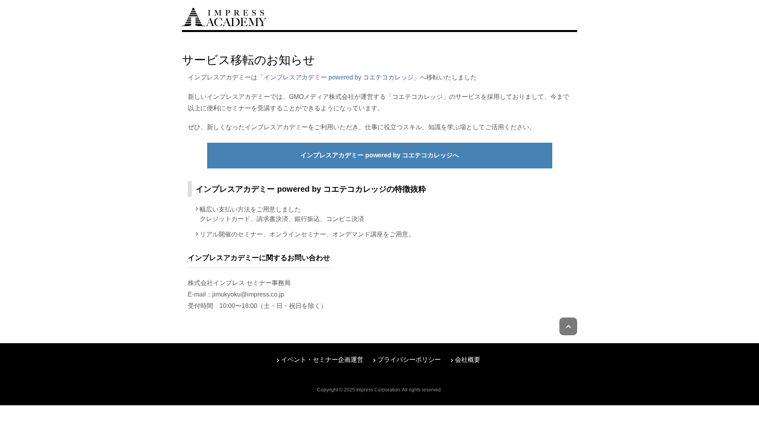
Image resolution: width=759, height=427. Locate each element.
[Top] (224, 16)
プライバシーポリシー (409, 359)
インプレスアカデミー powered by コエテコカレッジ (338, 77)
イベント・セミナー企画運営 (322, 359)
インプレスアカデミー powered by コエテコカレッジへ (379, 155)
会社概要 (467, 359)
